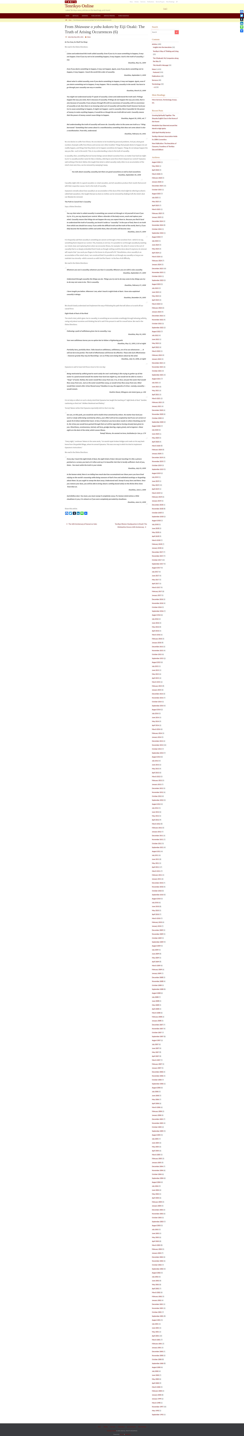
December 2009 (157, 930)
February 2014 (157, 733)
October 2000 (157, 1359)
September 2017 (157, 564)
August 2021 (156, 379)
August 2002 (156, 1273)
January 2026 (156, 182)
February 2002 (157, 1297)
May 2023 (155, 296)
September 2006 (157, 1084)
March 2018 (156, 540)
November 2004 (157, 1170)
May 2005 (155, 1147)
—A (154, 87)
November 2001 (157, 1308)
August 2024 (156, 237)
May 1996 (155, 1411)
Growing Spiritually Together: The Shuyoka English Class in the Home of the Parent (165, 119)
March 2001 (156, 1340)
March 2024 (156, 257)
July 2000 (155, 1371)
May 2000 (155, 1379)
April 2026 (155, 170)
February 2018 (157, 544)
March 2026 (156, 174)
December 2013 (157, 741)
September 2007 (157, 1037)
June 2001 (155, 1328)
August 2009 (156, 946)
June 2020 (155, 434)
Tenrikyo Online (79, 6)
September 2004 (157, 1178)
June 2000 (155, 1375)
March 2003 (156, 1245)
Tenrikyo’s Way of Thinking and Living (165, 51)
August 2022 (156, 332)
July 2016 (155, 619)
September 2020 (157, 422)
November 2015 (157, 651)
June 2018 (155, 528)
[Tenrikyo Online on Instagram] (70, 1)
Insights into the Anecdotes (162, 47)
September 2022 (157, 328)
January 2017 (156, 595)
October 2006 (157, 1080)
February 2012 (157, 828)
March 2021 (156, 398)
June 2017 (155, 576)
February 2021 (157, 402)
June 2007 (155, 1048)
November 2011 (157, 840)
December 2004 (157, 1166)
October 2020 (157, 418)
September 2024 (157, 233)
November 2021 (157, 367)
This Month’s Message (160, 65)
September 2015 (157, 658)
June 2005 (155, 1143)
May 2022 (155, 343)
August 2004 (156, 1182)
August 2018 (156, 521)
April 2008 (155, 1009)
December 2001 (157, 1304)
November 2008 (157, 981)
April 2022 (155, 347)
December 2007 (157, 1025)
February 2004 (157, 1202)
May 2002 (155, 1285)
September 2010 (157, 895)
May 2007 (155, 1052)
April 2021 (155, 395)
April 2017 (155, 584)
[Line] (242, 27)
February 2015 (157, 686)
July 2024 (155, 241)
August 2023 (156, 284)
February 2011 (157, 875)
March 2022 (156, 351)
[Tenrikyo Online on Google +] (73, 1)
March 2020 (156, 446)
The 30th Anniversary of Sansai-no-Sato (82, 524)
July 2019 (155, 477)
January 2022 (156, 359)
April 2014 (155, 725)
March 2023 (156, 304)
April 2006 (155, 1104)
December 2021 (157, 363)
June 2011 (155, 859)
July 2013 (155, 761)
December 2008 (157, 977)
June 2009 (155, 954)
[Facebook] (242, 12)
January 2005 (156, 1163)
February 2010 (157, 922)
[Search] (177, 32)
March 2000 (156, 1387)
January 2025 (156, 217)
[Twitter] (242, 16)
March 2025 (156, 209)
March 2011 (156, 871)
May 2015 (155, 674)
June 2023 (155, 292)
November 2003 (157, 1214)
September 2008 (157, 989)
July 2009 (155, 950)
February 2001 (157, 1344)
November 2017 (157, 556)
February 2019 (157, 497)
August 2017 (156, 568)
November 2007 (157, 1029)
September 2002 (157, 1269)
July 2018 (155, 525)
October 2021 (157, 371)
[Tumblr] (242, 19)
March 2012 (156, 824)
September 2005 (157, 1131)
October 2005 (157, 1127)
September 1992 (157, 1415)
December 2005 (157, 1119)
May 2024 (155, 249)
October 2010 (157, 891)
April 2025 (155, 206)
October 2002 (157, 1265)
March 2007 (156, 1060)
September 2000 (157, 1363)
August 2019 (156, 473)
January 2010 (156, 926)
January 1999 (156, 1399)
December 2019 (157, 458)
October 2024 (157, 229)
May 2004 (155, 1194)
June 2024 (155, 245)
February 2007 (157, 1064)
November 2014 (157, 698)
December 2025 (157, 186)
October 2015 (157, 654)
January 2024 (156, 265)
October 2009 (157, 938)
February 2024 (157, 261)
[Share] (242, 31)
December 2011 (157, 836)
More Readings (170, 2)
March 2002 (156, 1293)
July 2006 (155, 1092)
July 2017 (155, 572)
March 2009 (156, 966)
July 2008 (155, 997)
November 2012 (157, 792)
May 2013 (155, 769)
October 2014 (157, 702)
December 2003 (157, 1210)
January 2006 (156, 1115)
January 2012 (156, 832)
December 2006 (157, 1072)
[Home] (66, 20)
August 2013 (156, 757)
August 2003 (156, 1226)
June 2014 (155, 718)
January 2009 (156, 973)
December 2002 (157, 1257)
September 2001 (157, 1316)
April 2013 (155, 773)
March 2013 (156, 777)
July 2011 (155, 855)
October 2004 (157, 1174)
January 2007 (156, 1068)
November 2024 (157, 225)
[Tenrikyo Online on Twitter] (68, 1)
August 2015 (156, 662)
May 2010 (155, 911)
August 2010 (156, 899)
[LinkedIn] (242, 23)
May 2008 (155, 1005)
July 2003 (155, 1230)
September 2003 (157, 1222)
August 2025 (156, 194)
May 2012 (155, 816)
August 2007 (156, 1040)
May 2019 (155, 485)
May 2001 (155, 1332)
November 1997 (157, 1407)
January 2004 (156, 1206)
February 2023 (157, 308)
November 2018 (157, 509)
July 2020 (155, 430)
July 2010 (155, 903)
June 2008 (155, 1001)
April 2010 (155, 914)
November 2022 (157, 320)
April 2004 (155, 1198)
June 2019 (155, 481)
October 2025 (157, 190)
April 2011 (155, 867)
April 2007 (155, 1056)
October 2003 (157, 1218)
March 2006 (156, 1107)
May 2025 (155, 202)
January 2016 (156, 643)
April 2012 (155, 820)
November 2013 (157, 745)
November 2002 (157, 1261)
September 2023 (157, 280)
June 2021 (155, 387)
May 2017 (155, 580)
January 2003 (156, 1253)
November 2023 (157, 272)
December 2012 (157, 788)
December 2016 (157, 599)
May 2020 (155, 438)
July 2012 (155, 808)
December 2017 (157, 552)
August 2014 (156, 710)
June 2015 (155, 670)
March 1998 (156, 1403)
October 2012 (157, 796)
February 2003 (157, 1249)
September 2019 (157, 469)
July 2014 (155, 714)
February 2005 (157, 1159)
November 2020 (157, 414)
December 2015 (157, 647)
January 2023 (156, 312)
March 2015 (156, 682)
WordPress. (128, 1434)
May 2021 (155, 391)
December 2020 (157, 410)
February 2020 (157, 450)
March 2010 (156, 918)
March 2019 (156, 493)
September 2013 (157, 753)
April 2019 (155, 489)
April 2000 (155, 1383)
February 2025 (157, 213)
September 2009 (157, 942)
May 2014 (155, 721)
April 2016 (155, 631)
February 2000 (157, 1391)
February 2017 (157, 591)
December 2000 (157, 1352)
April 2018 (155, 536)
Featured (156, 72)
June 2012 (155, 812)
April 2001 (155, 1336)
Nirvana (122, 1434)
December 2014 (157, 694)
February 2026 (157, 178)
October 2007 (157, 1033)
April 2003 (155, 1241)
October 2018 (157, 513)
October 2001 (157, 1312)
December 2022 (157, 316)
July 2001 (155, 1324)
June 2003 (155, 1233)
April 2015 (155, 678)
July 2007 (155, 1044)
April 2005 (155, 1151)
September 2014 (157, 706)
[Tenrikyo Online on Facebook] (66, 1)
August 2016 (156, 615)
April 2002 (155, 1289)
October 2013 (157, 749)
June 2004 (155, 1190)
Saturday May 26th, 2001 (75, 37)
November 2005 (157, 1123)
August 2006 (156, 1088)
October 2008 (157, 985)
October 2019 (157, 465)
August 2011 (156, 851)
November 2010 (157, 887)
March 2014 (156, 729)
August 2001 (156, 1320)
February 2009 (157, 970)
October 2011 (157, 844)
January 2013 (156, 784)
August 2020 (156, 426)
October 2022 (157, 324)
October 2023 (157, 276)
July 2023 (155, 288)
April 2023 (155, 300)
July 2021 (155, 383)
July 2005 (155, 1139)
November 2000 (157, 1356)
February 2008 (157, 1017)
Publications (150, 2)
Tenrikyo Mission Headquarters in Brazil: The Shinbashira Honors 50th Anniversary (131, 525)
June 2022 (155, 339)
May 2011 (155, 863)
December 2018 (157, 505)
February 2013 (157, 780)
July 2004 (155, 1186)
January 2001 (156, 1348)
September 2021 (157, 375)
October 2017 (157, 560)
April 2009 (155, 962)
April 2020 (155, 442)
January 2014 (156, 737)
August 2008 (156, 993)
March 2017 (156, 587)
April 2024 (155, 253)
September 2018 (157, 517)
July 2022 (155, 335)
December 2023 (157, 269)
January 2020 (156, 454)
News (131, 2)
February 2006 (157, 1111)
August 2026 (156, 162)
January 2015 (156, 690)
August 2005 (156, 1135)
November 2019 (157, 461)
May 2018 (155, 532)
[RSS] (75, 1)
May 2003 (155, 1237)
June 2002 (155, 1281)
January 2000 (156, 1395)
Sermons (142, 2)
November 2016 (157, 603)
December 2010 (157, 883)
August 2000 (156, 1367)
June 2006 (155, 1096)
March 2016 (156, 635)
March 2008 (156, 1013)
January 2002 (156, 1300)
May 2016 (155, 627)
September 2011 (157, 847)
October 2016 (157, 607)
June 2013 (155, 765)
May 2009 (155, 958)
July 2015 (155, 666)
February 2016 (157, 639)
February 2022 (157, 355)
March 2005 (156, 1155)
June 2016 (155, 623)
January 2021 (156, 406)
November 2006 (157, 1076)
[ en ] (165, 9)
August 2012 (156, 804)
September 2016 (157, 611)
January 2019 (156, 501)
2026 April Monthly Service (161, 133)
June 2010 (155, 907)
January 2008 (156, 1021)
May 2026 (155, 166)
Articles (137, 2)
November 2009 (157, 934)
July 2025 (155, 198)
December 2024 (157, 221)
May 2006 (155, 1100)
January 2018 (156, 548)
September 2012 (157, 800)
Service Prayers (160, 2)
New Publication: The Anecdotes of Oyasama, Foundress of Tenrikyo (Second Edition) (164, 147)
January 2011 (156, 879)
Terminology (156, 84)
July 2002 (155, 1277)
